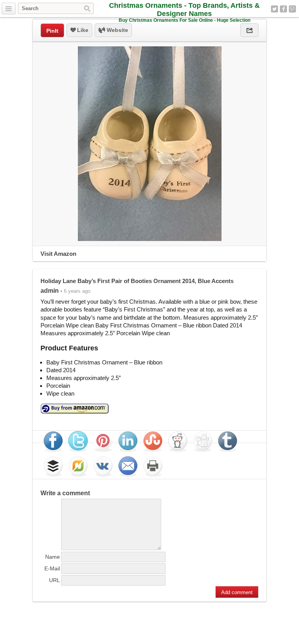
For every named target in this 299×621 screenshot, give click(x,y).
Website (116, 30)
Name (52, 557)
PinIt (52, 31)
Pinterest (292, 9)
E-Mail (52, 568)
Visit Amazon (58, 253)
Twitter (274, 9)
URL (54, 580)
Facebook (283, 9)
